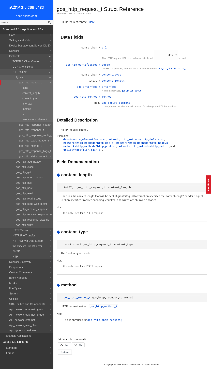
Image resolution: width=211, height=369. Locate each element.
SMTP (16, 251)
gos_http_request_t (30, 82)
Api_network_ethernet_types (26, 309)
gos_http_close (25, 167)
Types (19, 77)
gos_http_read (24, 193)
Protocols (14, 56)
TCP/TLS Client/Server (26, 61)
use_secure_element (34, 119)
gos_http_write (24, 225)
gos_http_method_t (30, 145)
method (26, 109)
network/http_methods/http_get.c (89, 142)
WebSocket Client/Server (27, 246)
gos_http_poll (24, 182)
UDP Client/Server (23, 66)
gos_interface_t (89, 86)
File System (16, 288)
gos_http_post (24, 188)
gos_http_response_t (31, 130)
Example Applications (18, 335)
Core (12, 35)
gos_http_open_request (30, 177)
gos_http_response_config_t (35, 135)
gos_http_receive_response (32, 209)
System (13, 293)
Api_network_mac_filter (23, 325)
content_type (29, 98)
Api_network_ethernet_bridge (26, 314)
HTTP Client (20, 72)
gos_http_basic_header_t (34, 140)
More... (93, 22)
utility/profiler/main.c (82, 149)
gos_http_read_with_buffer (31, 203)
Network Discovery (20, 262)
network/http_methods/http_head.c (142, 142)
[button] (208, 184)
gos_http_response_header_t (36, 124)
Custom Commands (20, 272)
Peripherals (16, 267)
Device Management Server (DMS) (29, 45)
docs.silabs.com (26, 16)
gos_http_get (23, 172)
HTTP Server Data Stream (28, 240)
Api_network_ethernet (22, 320)
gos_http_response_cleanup (32, 219)
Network (14, 50)
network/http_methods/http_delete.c (136, 139)
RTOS (13, 283)
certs (25, 87)
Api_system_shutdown (22, 330)
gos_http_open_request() (105, 320)
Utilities (13, 298)
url (23, 114)
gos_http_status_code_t (33, 156)
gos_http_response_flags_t (35, 151)
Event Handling (18, 277)
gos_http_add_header (29, 161)
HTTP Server (20, 230)
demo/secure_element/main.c (84, 139)
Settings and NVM (19, 40)
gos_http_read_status (28, 198)
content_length (31, 93)
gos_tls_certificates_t (83, 64)
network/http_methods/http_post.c (89, 146)
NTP (15, 256)
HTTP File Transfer (24, 235)
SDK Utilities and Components (27, 304)
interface (27, 103)
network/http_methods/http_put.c (143, 146)
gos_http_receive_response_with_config (34, 214)
